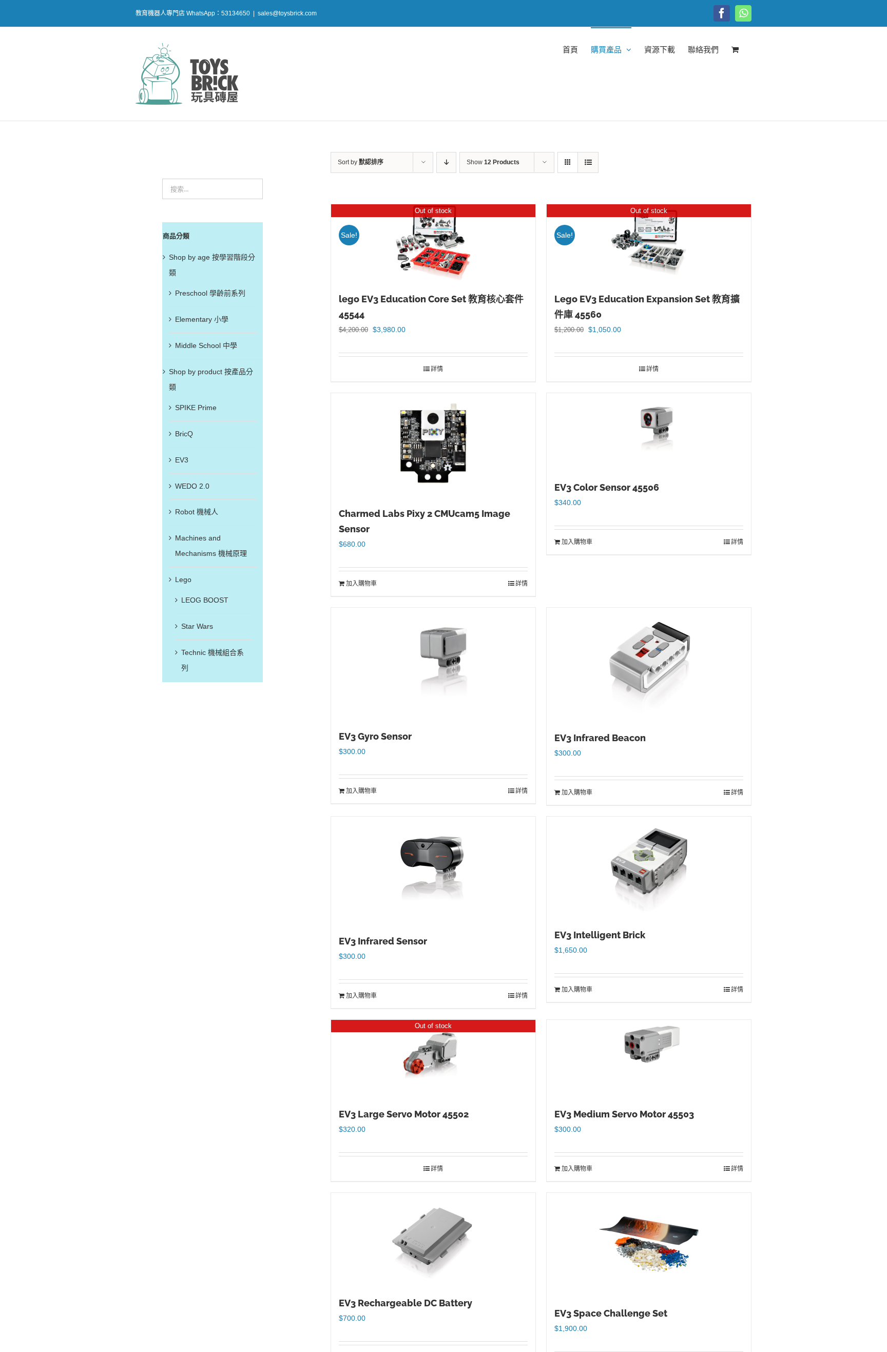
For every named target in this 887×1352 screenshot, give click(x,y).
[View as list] (588, 162)
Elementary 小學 (201, 319)
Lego (183, 579)
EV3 (181, 460)
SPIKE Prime (196, 407)
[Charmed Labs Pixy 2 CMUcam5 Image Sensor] (433, 444)
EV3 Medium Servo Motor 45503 (624, 1114)
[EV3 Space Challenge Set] (649, 1244)
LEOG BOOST (204, 600)
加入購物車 (361, 583)
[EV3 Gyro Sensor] (433, 663)
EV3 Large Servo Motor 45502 (404, 1114)
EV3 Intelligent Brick (599, 935)
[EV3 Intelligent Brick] (649, 867)
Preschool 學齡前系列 (210, 293)
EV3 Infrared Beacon (600, 737)
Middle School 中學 (206, 345)
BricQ (184, 434)
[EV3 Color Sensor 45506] (649, 431)
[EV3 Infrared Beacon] (649, 664)
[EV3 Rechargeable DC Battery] (433, 1239)
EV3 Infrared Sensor (383, 941)
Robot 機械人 (196, 512)
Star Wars (197, 626)
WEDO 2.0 (192, 486)
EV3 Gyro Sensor (375, 736)
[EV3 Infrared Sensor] (433, 870)
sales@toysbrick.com (287, 13)
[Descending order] (446, 162)
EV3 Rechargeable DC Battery (405, 1303)
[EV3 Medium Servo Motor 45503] (649, 1058)
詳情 (437, 369)
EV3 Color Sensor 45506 (606, 487)
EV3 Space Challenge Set (610, 1313)
